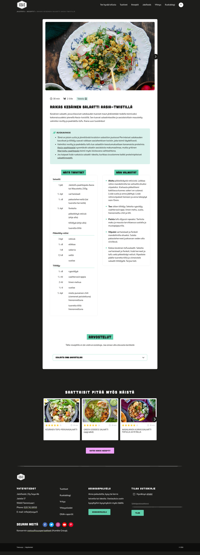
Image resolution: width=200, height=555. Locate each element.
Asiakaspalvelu (99, 512)
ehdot (149, 494)
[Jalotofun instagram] (58, 524)
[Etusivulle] (22, 5)
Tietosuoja (20, 547)
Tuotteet (124, 4)
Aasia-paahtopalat (66, 147)
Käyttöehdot (29, 547)
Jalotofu (21, 11)
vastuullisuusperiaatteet (39, 530)
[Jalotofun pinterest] (71, 524)
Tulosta (80, 98)
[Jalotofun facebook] (45, 524)
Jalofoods (146, 4)
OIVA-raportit (66, 514)
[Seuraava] (155, 56)
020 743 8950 (30, 507)
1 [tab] (99, 87)
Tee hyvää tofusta (108, 4)
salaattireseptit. (65, 157)
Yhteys (158, 4)
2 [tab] (101, 87)
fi (181, 4)
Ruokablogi (170, 4)
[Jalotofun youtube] (64, 524)
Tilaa (137, 513)
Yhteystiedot (66, 508)
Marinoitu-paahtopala (68, 151)
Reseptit (135, 4)
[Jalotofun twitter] (51, 524)
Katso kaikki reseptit (100, 451)
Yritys (63, 501)
